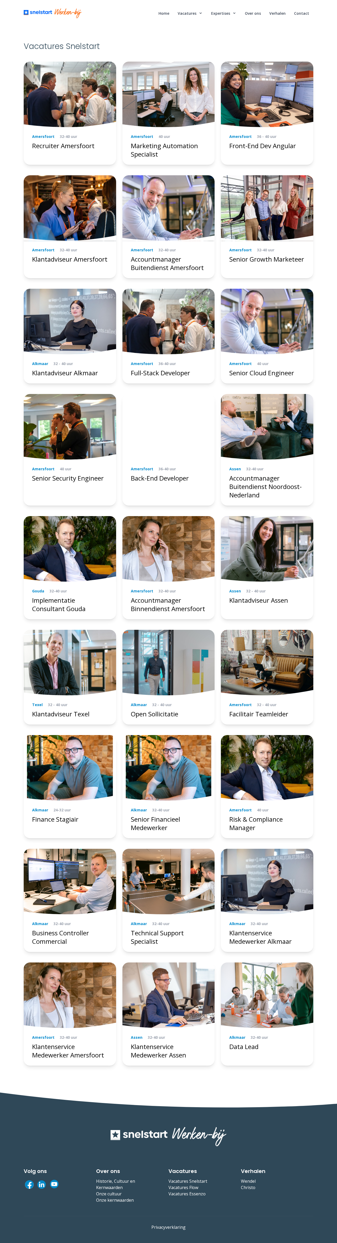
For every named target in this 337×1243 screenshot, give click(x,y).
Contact (301, 13)
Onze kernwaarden (115, 1200)
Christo (248, 1187)
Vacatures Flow (183, 1187)
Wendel (248, 1181)
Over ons (253, 13)
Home (163, 13)
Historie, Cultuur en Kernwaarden (115, 1184)
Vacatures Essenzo (187, 1194)
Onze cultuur (109, 1194)
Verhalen (277, 13)
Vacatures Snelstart (187, 1181)
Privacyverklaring (168, 1227)
